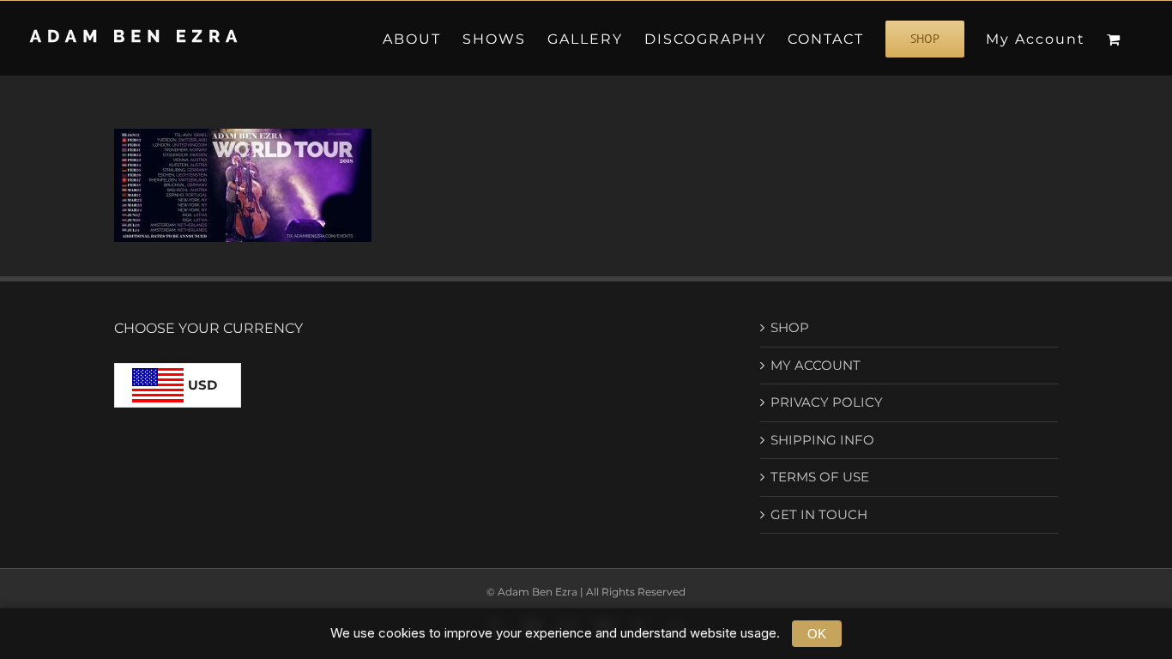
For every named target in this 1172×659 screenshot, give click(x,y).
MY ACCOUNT (815, 365)
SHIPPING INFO (822, 440)
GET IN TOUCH (818, 514)
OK (816, 633)
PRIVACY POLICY (826, 402)
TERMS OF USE (819, 477)
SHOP (789, 327)
